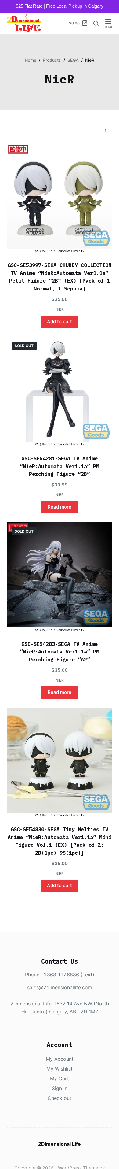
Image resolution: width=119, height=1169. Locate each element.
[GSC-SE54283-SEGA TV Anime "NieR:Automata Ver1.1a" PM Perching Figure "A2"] (59, 577)
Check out (59, 1098)
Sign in (59, 1088)
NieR (60, 309)
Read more (59, 507)
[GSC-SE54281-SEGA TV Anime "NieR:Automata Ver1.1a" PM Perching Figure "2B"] (59, 392)
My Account (60, 1059)
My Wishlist (59, 1069)
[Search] (96, 23)
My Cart (59, 1078)
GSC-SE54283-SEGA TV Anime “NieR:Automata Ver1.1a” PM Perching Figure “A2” (59, 652)
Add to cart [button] (59, 321)
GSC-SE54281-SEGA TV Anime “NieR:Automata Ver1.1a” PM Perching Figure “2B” (59, 466)
